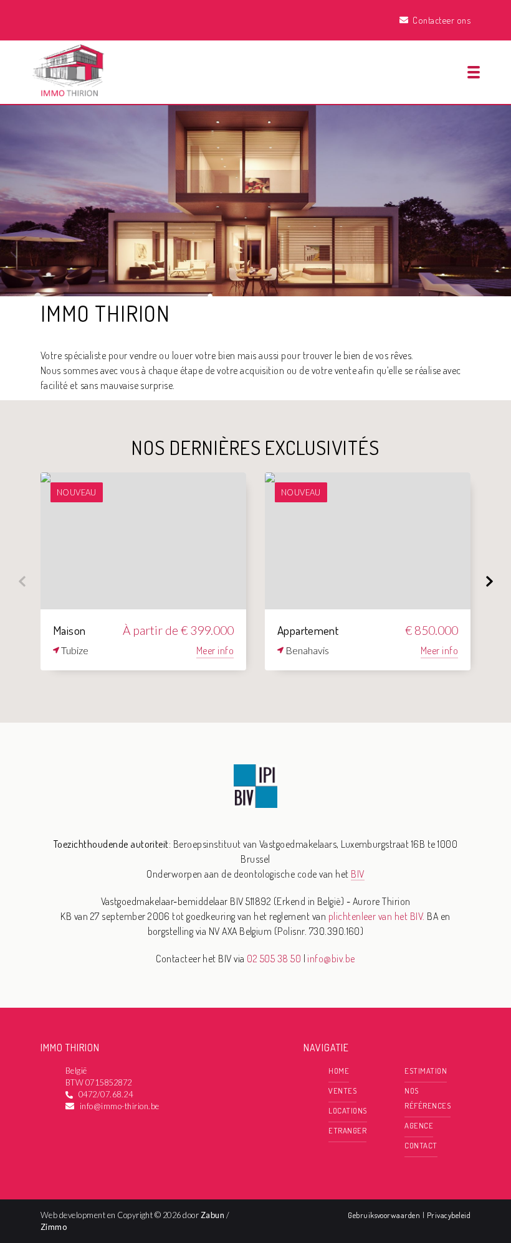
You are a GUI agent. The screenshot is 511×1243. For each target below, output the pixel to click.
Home (338, 1071)
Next (489, 581)
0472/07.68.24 (106, 1094)
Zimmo (54, 1227)
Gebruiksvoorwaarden (385, 1215)
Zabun (212, 1215)
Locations (347, 1110)
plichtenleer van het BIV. (376, 916)
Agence (418, 1125)
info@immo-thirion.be (120, 1106)
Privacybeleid (448, 1215)
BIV (357, 874)
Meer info (215, 650)
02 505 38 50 (274, 958)
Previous (22, 581)
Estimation (425, 1071)
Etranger (347, 1130)
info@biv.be (331, 958)
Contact (420, 1145)
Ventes (342, 1090)
